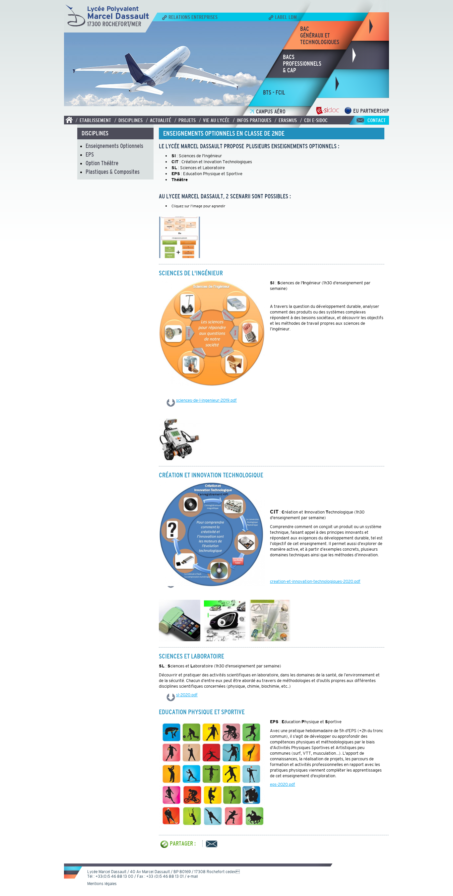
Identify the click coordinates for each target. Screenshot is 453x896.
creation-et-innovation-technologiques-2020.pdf (315, 581)
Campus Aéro (271, 111)
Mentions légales (102, 883)
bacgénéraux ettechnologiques (319, 35)
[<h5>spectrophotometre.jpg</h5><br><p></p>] (179, 639)
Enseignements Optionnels (114, 146)
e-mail (192, 876)
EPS (90, 154)
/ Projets (185, 120)
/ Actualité (158, 120)
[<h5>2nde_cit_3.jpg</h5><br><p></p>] (270, 639)
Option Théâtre (102, 163)
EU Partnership (371, 111)
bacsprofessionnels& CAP (302, 64)
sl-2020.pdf (187, 694)
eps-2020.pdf (282, 784)
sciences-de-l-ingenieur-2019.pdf (206, 400)
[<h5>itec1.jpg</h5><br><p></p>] (224, 639)
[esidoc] (327, 112)
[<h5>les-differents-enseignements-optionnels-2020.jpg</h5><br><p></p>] (179, 256)
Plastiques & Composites (113, 172)
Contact (376, 120)
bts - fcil (274, 92)
